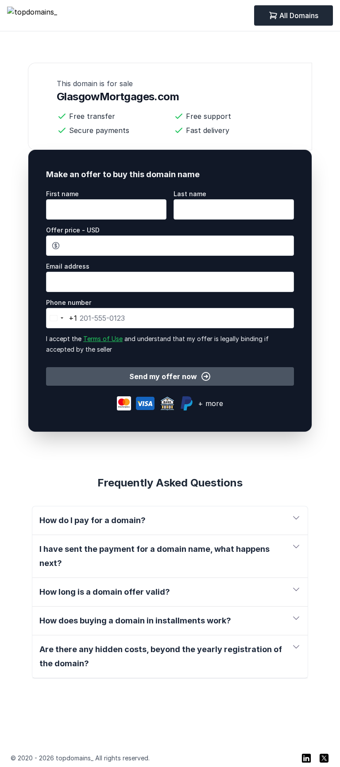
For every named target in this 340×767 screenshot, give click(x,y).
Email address (67, 266)
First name (62, 193)
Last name (190, 193)
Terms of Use (103, 338)
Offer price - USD (73, 230)
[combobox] (61, 318)
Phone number (68, 302)
